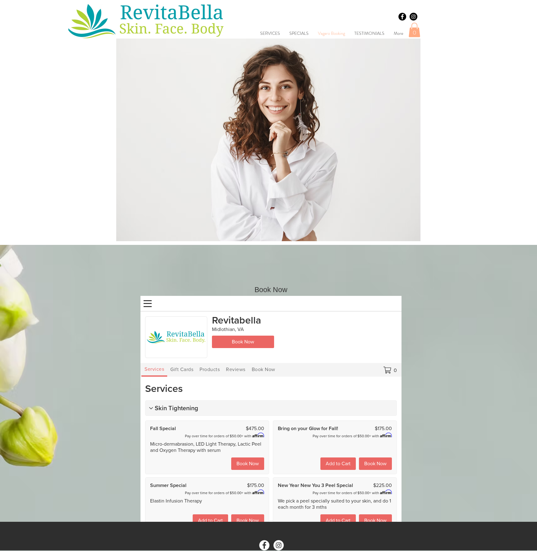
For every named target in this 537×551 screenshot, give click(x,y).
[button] (414, 30)
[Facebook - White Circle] (264, 545)
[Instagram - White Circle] (278, 545)
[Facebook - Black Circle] (402, 17)
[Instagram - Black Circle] (413, 17)
